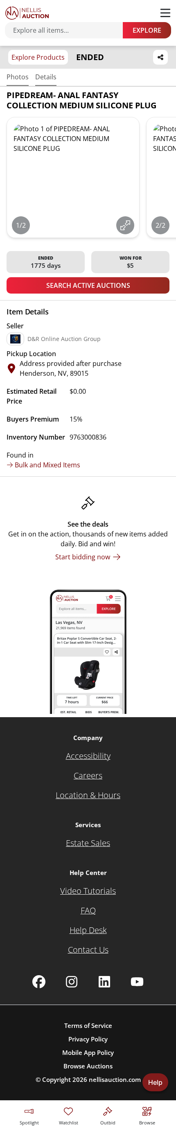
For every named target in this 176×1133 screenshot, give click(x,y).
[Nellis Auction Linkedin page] (104, 981)
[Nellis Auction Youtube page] (137, 981)
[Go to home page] (27, 13)
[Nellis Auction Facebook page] (38, 981)
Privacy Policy (88, 1039)
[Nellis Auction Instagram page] (71, 981)
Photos (18, 76)
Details (45, 76)
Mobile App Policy (88, 1052)
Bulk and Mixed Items (47, 464)
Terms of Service (88, 1025)
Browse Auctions (88, 1066)
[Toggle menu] (165, 13)
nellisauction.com (115, 1079)
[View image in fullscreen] (125, 225)
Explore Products (38, 57)
